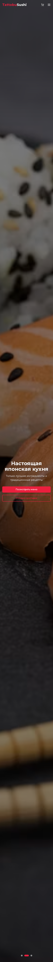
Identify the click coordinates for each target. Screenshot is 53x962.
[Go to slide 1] (22, 955)
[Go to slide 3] (31, 955)
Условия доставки (26, 498)
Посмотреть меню (26, 489)
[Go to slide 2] (26, 955)
